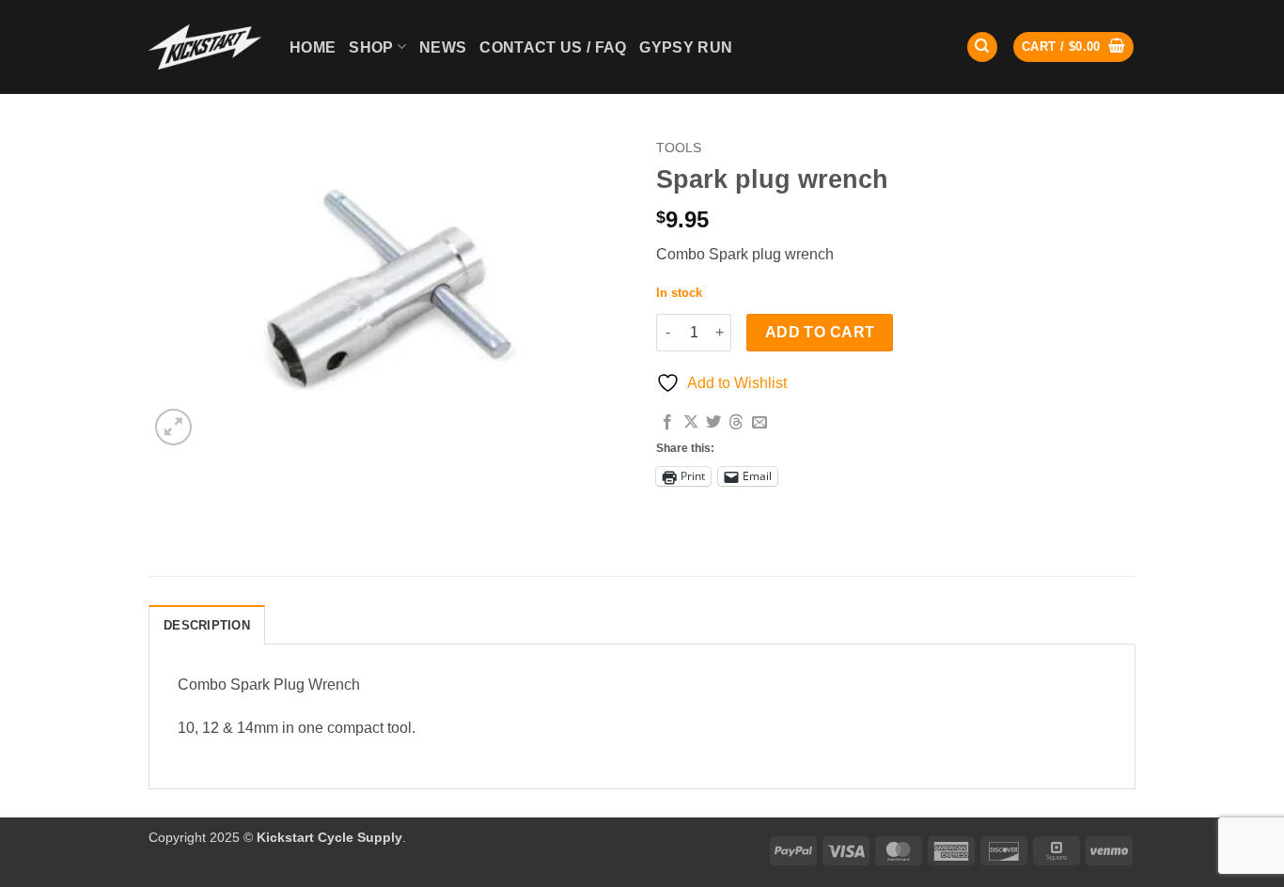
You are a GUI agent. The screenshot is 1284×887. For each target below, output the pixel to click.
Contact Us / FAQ (552, 47)
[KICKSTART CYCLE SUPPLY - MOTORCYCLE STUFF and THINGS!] (205, 46)
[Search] (982, 47)
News (442, 47)
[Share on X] (690, 422)
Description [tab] (207, 625)
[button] (1073, 47)
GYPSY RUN (685, 47)
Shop (371, 47)
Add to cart (820, 332)
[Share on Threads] (736, 422)
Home (313, 47)
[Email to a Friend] (759, 422)
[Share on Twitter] (713, 422)
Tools (678, 148)
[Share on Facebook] (667, 422)
